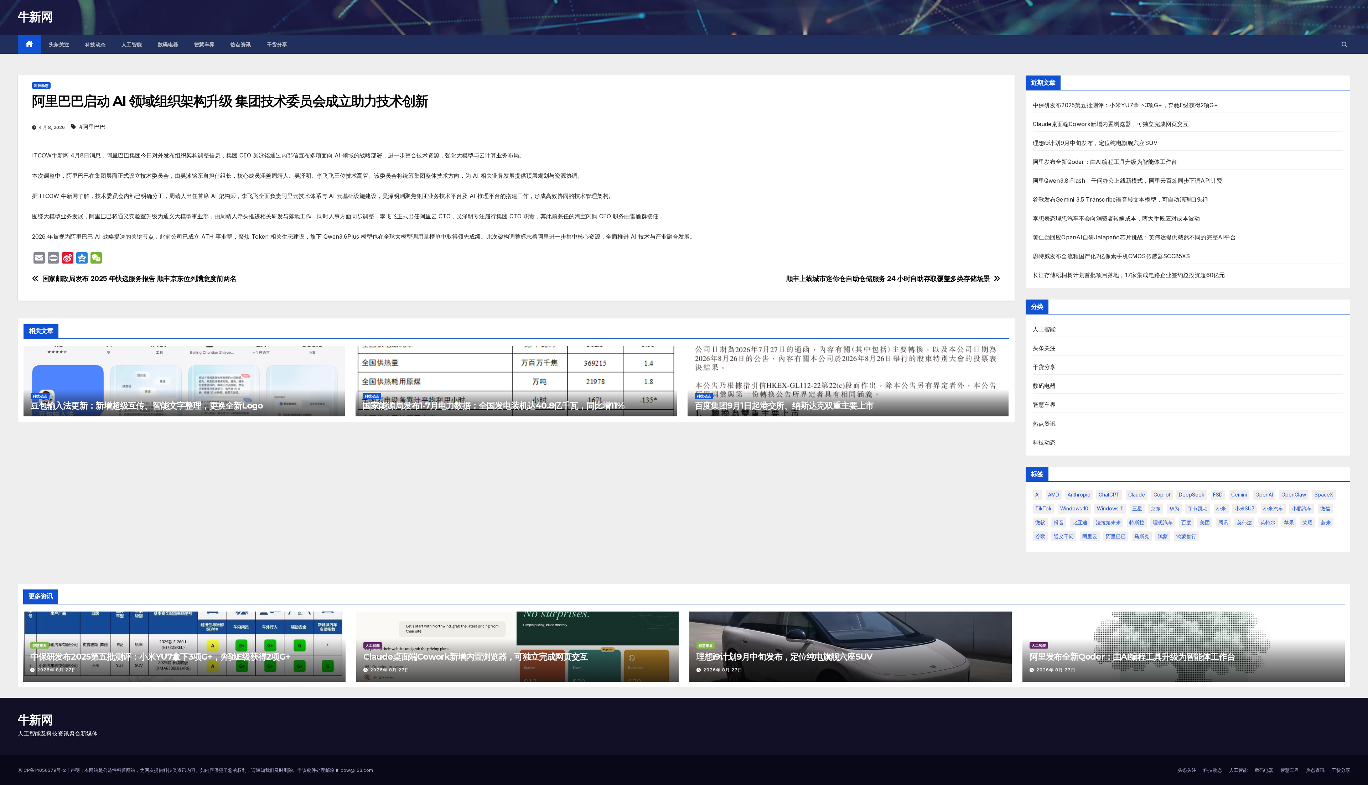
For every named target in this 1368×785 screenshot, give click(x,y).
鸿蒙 (1163, 536)
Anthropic (1079, 495)
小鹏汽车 (1302, 508)
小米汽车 (1273, 508)
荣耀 (1307, 522)
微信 (1325, 508)
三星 (1137, 508)
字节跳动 (1198, 508)
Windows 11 (1110, 508)
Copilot (1162, 495)
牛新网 (35, 16)
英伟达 (1244, 522)
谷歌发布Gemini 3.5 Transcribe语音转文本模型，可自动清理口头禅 (1120, 199)
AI (1037, 495)
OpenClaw (1293, 495)
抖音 (1059, 522)
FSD (1218, 495)
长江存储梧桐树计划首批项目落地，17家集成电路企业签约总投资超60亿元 (1129, 275)
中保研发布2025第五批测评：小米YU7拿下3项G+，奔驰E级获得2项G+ (1125, 105)
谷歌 (1040, 536)
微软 (1040, 522)
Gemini (1239, 495)
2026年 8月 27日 (56, 669)
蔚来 (1326, 522)
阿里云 (1089, 536)
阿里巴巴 (1116, 536)
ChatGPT (1109, 495)
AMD (1053, 495)
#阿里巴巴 (92, 126)
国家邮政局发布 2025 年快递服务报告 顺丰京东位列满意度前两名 (139, 279)
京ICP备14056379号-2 (42, 770)
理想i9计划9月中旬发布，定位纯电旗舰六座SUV (1095, 142)
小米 (1221, 508)
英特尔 (1267, 522)
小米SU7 (1245, 508)
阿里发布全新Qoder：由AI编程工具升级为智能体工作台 (1105, 161)
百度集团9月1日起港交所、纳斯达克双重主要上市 (784, 405)
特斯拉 (1136, 522)
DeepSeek (1191, 495)
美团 (1205, 522)
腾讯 (1223, 522)
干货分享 (277, 44)
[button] (1344, 44)
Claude (1136, 495)
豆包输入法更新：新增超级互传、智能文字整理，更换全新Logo (147, 405)
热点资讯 (240, 44)
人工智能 (131, 44)
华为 (1174, 508)
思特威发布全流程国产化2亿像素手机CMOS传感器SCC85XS (1111, 256)
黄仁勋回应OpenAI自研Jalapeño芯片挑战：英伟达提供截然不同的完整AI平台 (1134, 237)
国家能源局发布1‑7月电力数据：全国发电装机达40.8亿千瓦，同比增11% (494, 405)
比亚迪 (1079, 522)
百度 (1186, 522)
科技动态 (95, 44)
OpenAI (1264, 495)
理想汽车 (1163, 522)
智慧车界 (204, 44)
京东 (1156, 508)
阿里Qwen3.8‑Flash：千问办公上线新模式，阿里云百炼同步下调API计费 (1128, 180)
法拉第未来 (1108, 522)
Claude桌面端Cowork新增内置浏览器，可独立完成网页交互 (1111, 124)
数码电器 (168, 44)
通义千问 (1064, 536)
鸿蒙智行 (1186, 536)
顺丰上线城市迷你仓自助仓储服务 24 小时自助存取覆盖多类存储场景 (888, 279)
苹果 (1289, 522)
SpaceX (1324, 495)
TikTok (1043, 508)
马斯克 (1141, 536)
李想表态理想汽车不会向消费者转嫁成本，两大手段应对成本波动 (1116, 218)
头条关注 (59, 44)
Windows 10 (1074, 508)
